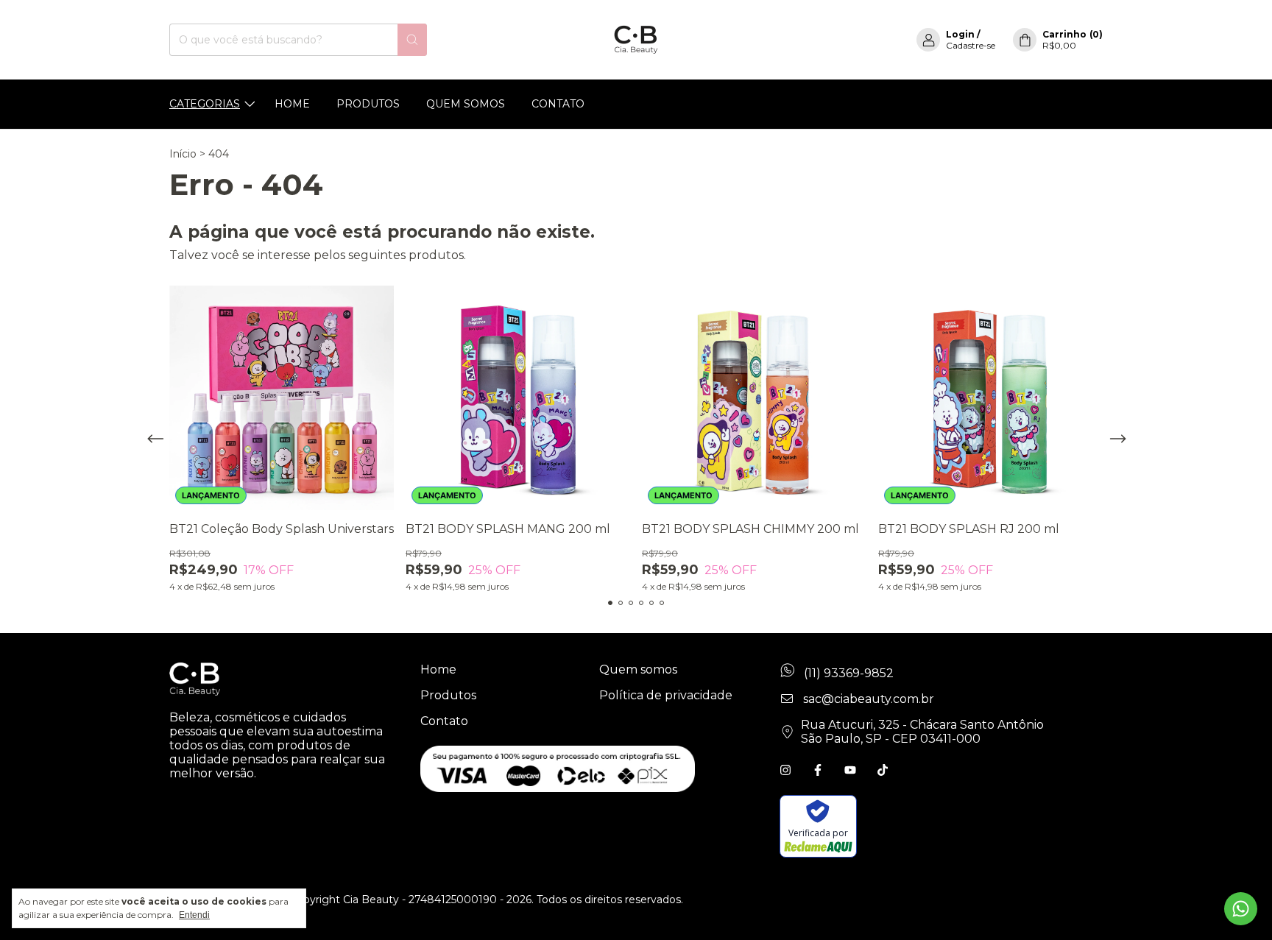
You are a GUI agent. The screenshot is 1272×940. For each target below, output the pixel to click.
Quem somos (638, 669)
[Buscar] (412, 40)
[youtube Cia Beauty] (850, 770)
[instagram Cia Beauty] (785, 770)
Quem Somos (465, 103)
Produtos (368, 103)
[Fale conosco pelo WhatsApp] (1240, 908)
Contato (557, 103)
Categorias (204, 103)
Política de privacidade (665, 695)
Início (183, 153)
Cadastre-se (970, 45)
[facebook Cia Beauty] (818, 770)
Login (960, 34)
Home (292, 103)
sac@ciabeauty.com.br (868, 699)
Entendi (194, 915)
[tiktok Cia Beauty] (882, 770)
